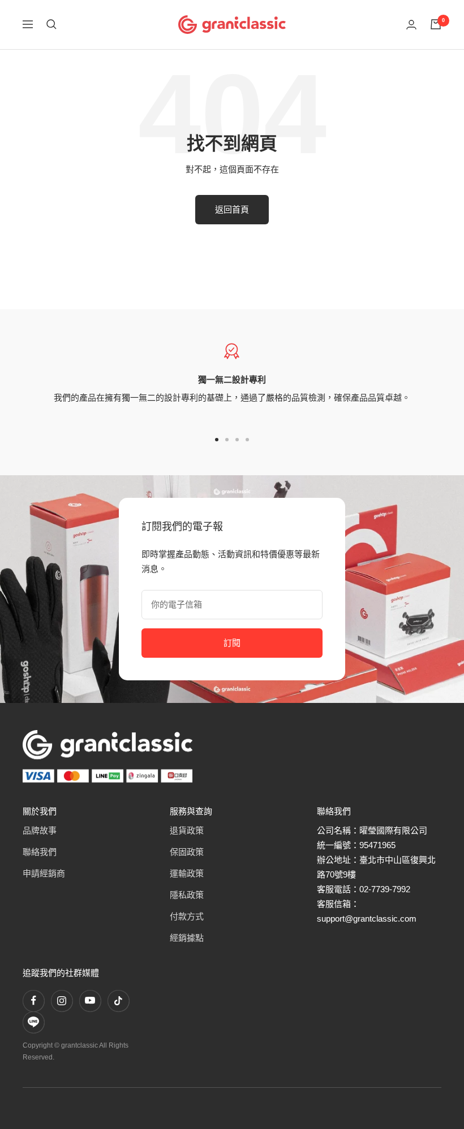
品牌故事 (40, 830)
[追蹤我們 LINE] (33, 1022)
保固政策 (187, 852)
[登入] (411, 24)
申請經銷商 (44, 873)
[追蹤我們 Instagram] (61, 1000)
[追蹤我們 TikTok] (118, 1000)
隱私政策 (187, 895)
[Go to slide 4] (247, 439)
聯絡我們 (40, 852)
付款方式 (187, 916)
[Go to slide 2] (227, 439)
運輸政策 (187, 873)
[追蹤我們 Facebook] (33, 1000)
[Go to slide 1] (216, 439)
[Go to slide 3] (237, 439)
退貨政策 (187, 830)
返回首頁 (232, 209)
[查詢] (51, 24)
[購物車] (435, 24)
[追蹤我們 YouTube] (90, 1000)
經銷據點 (187, 938)
